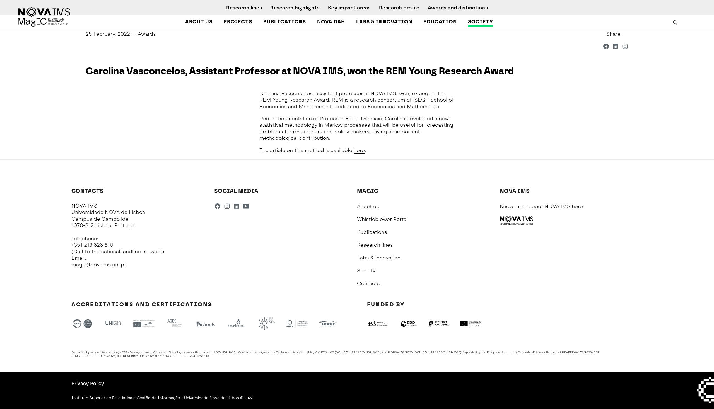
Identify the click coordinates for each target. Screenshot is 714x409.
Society (480, 22)
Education (440, 22)
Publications (284, 22)
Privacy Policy (87, 384)
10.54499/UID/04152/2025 (360, 352)
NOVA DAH (331, 22)
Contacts (368, 283)
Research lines (244, 8)
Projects (238, 22)
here (359, 150)
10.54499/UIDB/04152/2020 (440, 352)
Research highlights (295, 8)
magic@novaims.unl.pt (98, 265)
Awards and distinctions (458, 8)
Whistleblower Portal (382, 219)
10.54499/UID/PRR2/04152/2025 (185, 356)
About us (199, 22)
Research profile (399, 8)
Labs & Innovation (384, 22)
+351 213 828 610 (92, 245)
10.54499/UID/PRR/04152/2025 (93, 356)
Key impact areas (349, 8)
